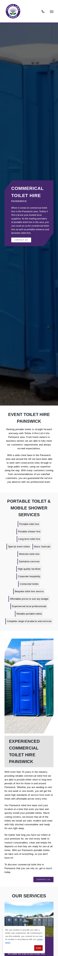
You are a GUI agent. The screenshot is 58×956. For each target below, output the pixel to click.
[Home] (13, 11)
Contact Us (21, 240)
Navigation (51, 12)
